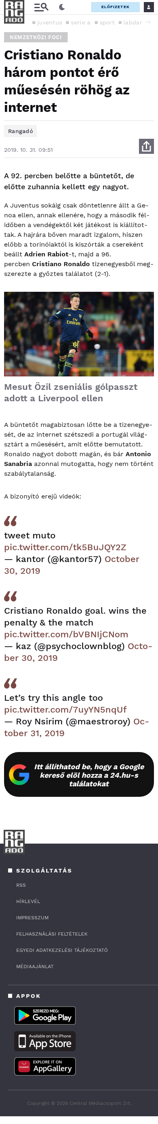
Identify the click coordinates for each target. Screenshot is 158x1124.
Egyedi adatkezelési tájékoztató (62, 950)
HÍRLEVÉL (28, 901)
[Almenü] (41, 7)
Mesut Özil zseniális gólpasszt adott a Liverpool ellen (70, 392)
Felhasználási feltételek (52, 934)
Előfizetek (115, 6)
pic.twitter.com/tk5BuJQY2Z (65, 547)
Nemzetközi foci (36, 37)
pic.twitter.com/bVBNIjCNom (66, 634)
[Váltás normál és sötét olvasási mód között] (62, 7)
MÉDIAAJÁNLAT (34, 966)
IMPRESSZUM (32, 918)
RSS (21, 885)
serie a (80, 22)
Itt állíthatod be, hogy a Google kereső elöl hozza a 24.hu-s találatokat (89, 775)
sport (107, 22)
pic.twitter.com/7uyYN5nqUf (65, 709)
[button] (148, 22)
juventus (49, 22)
